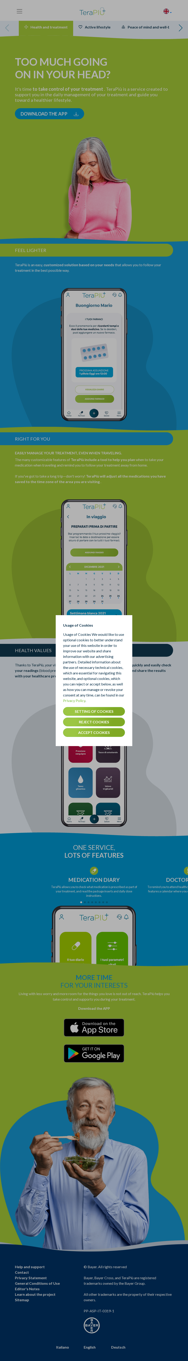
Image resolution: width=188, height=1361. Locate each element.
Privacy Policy (74, 700)
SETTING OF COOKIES (94, 711)
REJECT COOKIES (94, 722)
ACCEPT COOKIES (94, 732)
